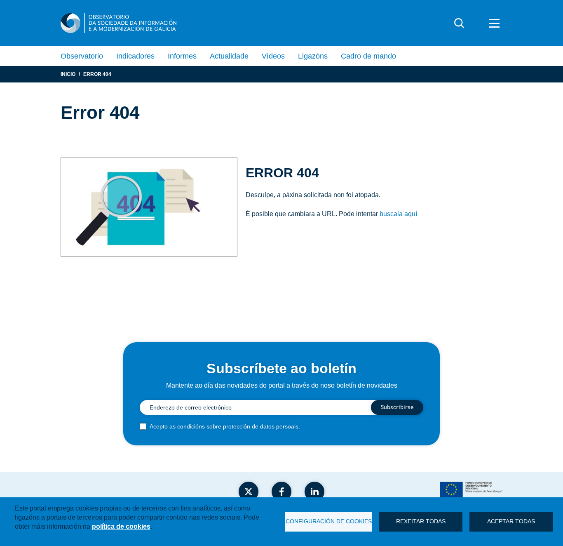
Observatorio (82, 56)
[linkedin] (314, 491)
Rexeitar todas (421, 521)
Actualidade (229, 56)
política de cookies (121, 526)
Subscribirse (397, 407)
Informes (182, 56)
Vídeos (273, 56)
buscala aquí (398, 213)
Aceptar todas (511, 521)
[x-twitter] (248, 491)
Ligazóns (313, 56)
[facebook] (281, 491)
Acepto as (225, 426)
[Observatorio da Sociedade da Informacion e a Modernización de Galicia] (118, 23)
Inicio (68, 74)
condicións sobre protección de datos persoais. (238, 426)
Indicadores (135, 56)
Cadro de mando (368, 56)
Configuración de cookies (329, 521)
